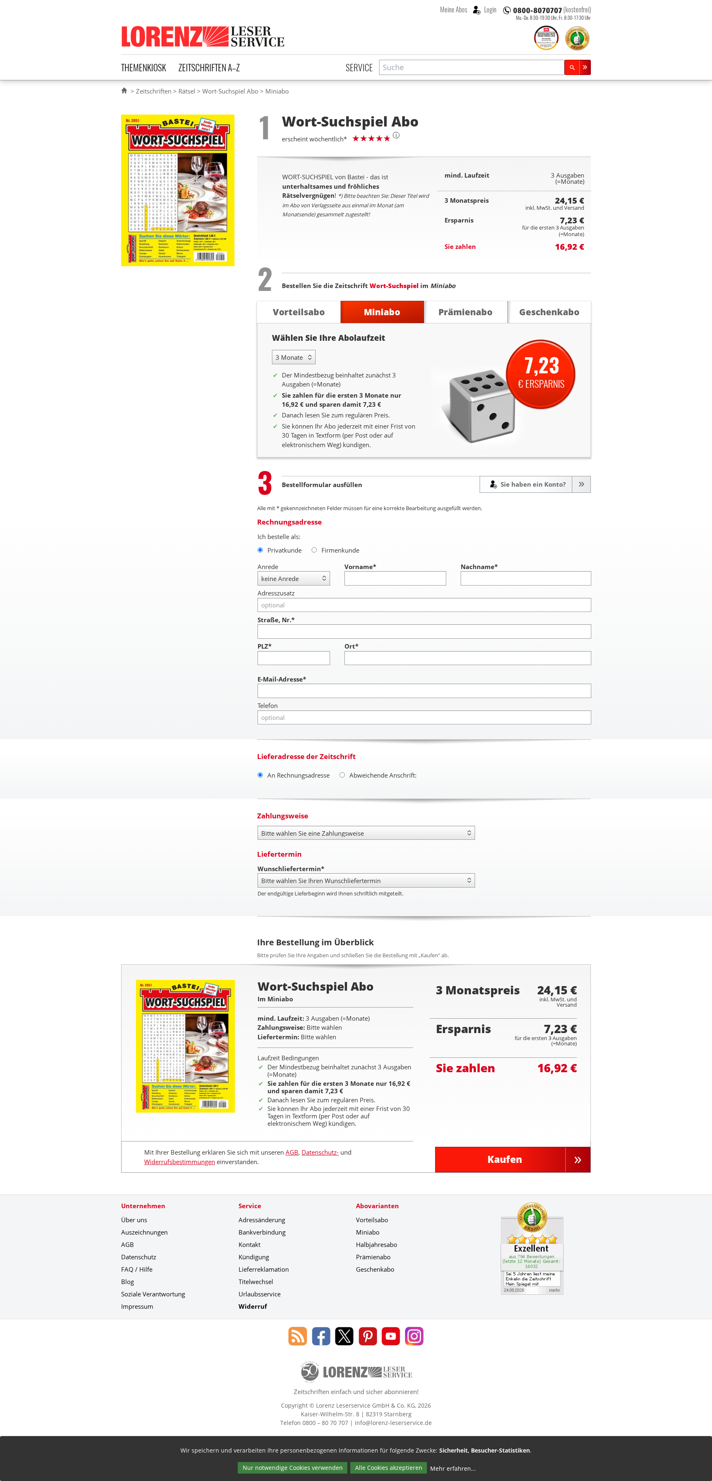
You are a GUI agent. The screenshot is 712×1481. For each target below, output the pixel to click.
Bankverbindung (262, 1232)
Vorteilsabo (372, 1220)
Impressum (137, 1306)
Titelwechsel (256, 1281)
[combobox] (471, 67)
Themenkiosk (143, 67)
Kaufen (504, 1159)
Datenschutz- (320, 1152)
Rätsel (186, 91)
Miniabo (367, 1232)
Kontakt (249, 1244)
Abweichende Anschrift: (383, 775)
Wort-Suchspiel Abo (230, 91)
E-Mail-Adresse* (282, 679)
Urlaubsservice (260, 1294)
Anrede (268, 566)
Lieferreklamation (264, 1269)
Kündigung (254, 1257)
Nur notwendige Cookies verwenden (293, 1468)
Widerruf (253, 1306)
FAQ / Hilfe (136, 1269)
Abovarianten (377, 1206)
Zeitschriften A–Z (209, 67)
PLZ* (265, 646)
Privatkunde (284, 550)
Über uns (134, 1220)
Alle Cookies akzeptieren (388, 1468)
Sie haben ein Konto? (532, 484)
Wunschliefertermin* (291, 869)
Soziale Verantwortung (153, 1294)
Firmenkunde (340, 550)
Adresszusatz (276, 593)
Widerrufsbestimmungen (179, 1162)
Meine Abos (453, 9)
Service (359, 67)
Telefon (268, 705)
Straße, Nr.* (276, 620)
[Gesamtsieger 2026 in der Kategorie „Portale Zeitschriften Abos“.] (546, 39)
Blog (127, 1281)
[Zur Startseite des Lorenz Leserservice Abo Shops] (203, 36)
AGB (292, 1152)
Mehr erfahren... (453, 1468)
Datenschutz (138, 1257)
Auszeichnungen (144, 1232)
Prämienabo (373, 1257)
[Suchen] (577, 67)
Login (490, 9)
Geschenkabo (375, 1269)
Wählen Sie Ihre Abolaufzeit (328, 338)
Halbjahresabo (376, 1244)
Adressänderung (262, 1220)
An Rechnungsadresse (298, 775)
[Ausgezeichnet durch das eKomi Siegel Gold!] (577, 38)
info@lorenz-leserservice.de (393, 1423)
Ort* (351, 646)
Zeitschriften (153, 91)
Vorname (360, 566)
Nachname (479, 566)
